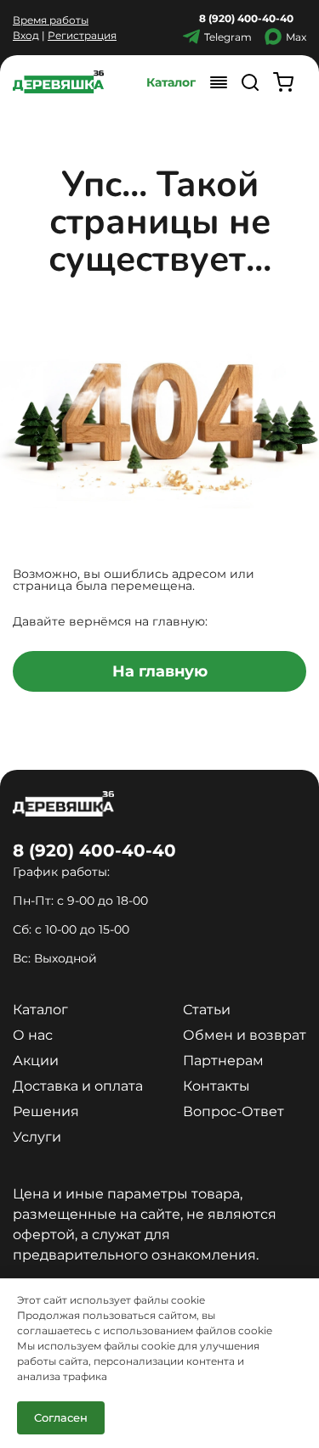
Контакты (216, 1086)
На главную (160, 671)
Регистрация (82, 35)
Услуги (37, 1137)
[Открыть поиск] (250, 82)
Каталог (171, 82)
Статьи (207, 1010)
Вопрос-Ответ (233, 1111)
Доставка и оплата (78, 1086)
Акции (36, 1060)
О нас (33, 1035)
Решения (46, 1111)
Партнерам (223, 1060)
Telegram (228, 37)
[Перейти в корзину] (283, 82)
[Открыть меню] (218, 82)
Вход (26, 35)
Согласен (61, 1417)
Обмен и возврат (244, 1035)
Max (296, 37)
